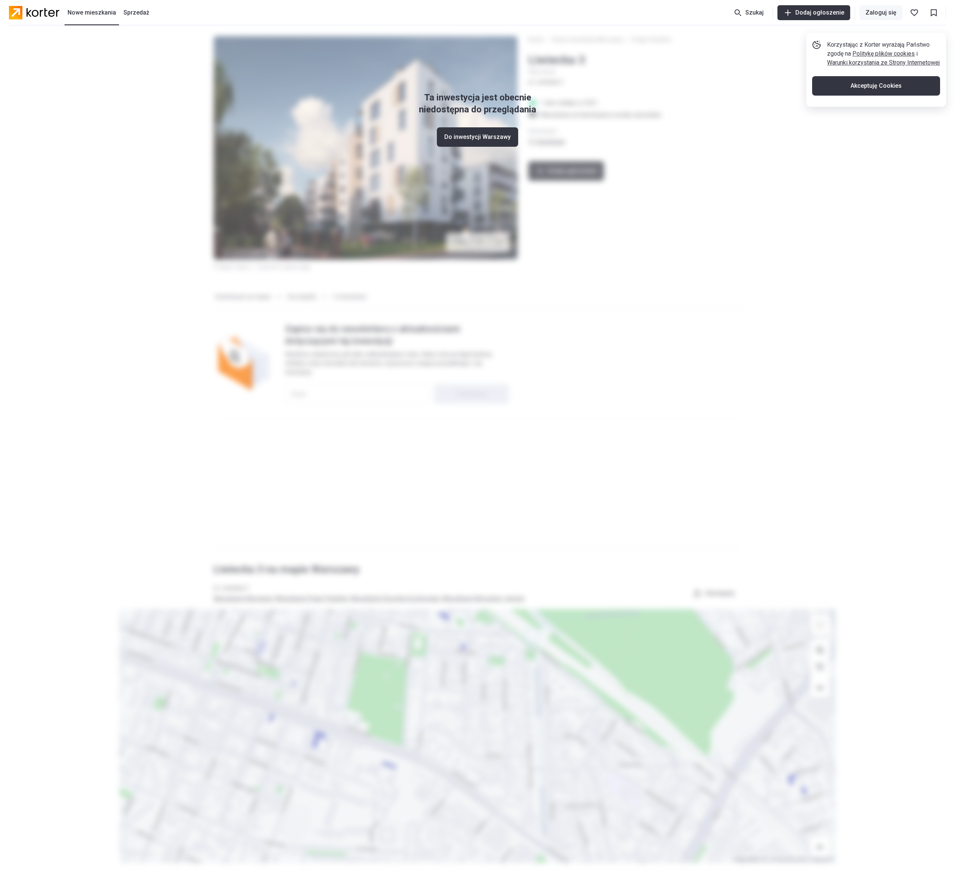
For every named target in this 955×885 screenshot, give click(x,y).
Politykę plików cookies (883, 53)
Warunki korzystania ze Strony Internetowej (883, 62)
